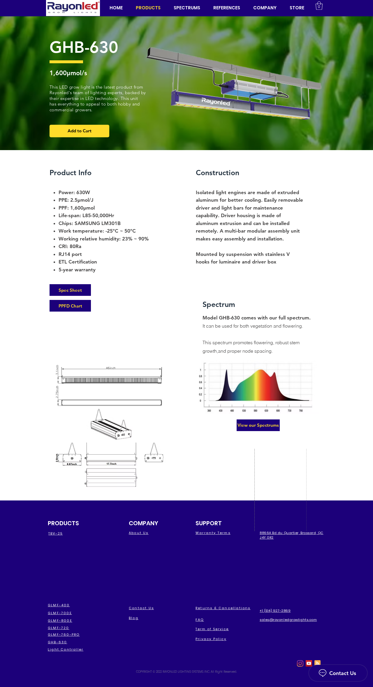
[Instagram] (300, 663)
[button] (265, 7)
